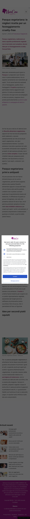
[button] (15, 257)
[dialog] (15, 259)
